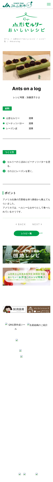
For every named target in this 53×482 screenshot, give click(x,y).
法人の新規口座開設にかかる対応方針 (38, 447)
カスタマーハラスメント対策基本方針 (14, 394)
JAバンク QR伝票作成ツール (38, 465)
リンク (30, 393)
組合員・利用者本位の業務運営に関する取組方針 (38, 436)
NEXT (36, 224)
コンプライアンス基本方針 (14, 389)
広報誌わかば (33, 389)
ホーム (6, 39)
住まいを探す (33, 378)
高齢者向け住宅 (34, 385)
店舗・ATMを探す (35, 411)
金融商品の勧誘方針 (35, 425)
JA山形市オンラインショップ (38, 373)
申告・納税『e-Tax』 (36, 460)
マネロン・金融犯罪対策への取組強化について (14, 399)
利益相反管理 (9, 382)
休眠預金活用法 (34, 418)
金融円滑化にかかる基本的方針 (38, 430)
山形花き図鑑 (9, 415)
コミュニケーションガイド (14, 418)
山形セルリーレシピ (35, 369)
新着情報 (7, 369)
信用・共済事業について (37, 415)
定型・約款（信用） (11, 422)
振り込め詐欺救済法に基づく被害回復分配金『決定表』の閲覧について (38, 454)
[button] (2, 326)
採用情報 (7, 372)
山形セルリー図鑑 (11, 411)
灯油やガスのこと (35, 382)
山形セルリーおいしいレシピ (24, 39)
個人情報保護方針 (11, 385)
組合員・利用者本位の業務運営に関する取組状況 (38, 442)
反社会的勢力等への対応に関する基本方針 (14, 377)
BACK (22, 224)
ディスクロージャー (35, 422)
